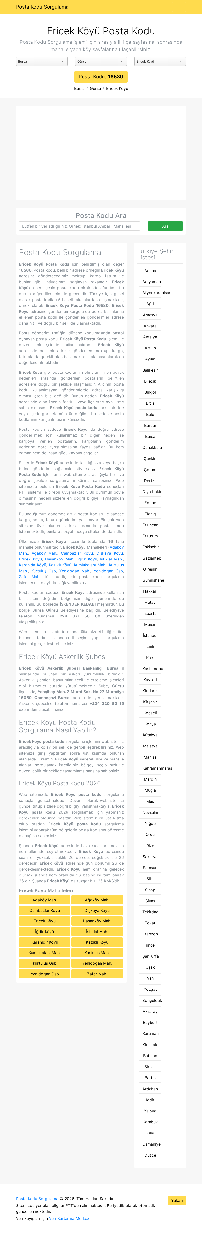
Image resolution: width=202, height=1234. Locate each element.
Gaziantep (151, 558)
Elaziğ (150, 513)
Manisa (150, 757)
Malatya (150, 746)
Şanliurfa (150, 956)
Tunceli (150, 945)
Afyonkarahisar (151, 292)
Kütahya (150, 734)
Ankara (150, 325)
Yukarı (177, 1200)
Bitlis (150, 403)
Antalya (150, 336)
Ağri (150, 303)
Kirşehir (150, 701)
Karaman (150, 1033)
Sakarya (150, 856)
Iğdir (150, 1099)
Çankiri (150, 458)
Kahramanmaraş (151, 768)
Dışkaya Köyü (109, 553)
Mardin (150, 779)
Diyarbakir (151, 491)
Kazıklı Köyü (60, 564)
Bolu (150, 414)
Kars (150, 657)
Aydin (150, 359)
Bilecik (150, 381)
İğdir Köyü (87, 559)
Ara (165, 226)
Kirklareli (150, 690)
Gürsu (95, 88)
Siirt (150, 878)
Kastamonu (151, 668)
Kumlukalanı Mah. (90, 564)
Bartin (150, 1077)
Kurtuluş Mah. (97, 952)
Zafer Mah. (29, 576)
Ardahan (150, 1088)
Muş (150, 801)
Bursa (79, 88)
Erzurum (150, 535)
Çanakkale (151, 447)
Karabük (150, 1121)
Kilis (150, 1133)
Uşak (150, 967)
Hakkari (150, 591)
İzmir (150, 646)
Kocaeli (150, 712)
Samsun (150, 867)
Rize (150, 845)
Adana (150, 270)
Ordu (150, 834)
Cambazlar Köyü (77, 553)
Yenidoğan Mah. (74, 570)
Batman (150, 1055)
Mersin (150, 624)
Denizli (150, 480)
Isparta (150, 613)
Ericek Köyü (117, 88)
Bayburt (150, 1022)
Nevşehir (150, 812)
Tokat (150, 922)
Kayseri (150, 679)
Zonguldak (151, 1000)
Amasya (150, 314)
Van (150, 978)
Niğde (150, 823)
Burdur (150, 425)
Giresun (150, 569)
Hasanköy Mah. (59, 559)
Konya (150, 723)
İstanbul (150, 635)
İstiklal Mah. (111, 559)
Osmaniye (151, 1144)
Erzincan (150, 524)
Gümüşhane (151, 580)
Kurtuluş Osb (43, 570)
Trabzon (150, 934)
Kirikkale (150, 1044)
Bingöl (150, 392)
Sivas (150, 900)
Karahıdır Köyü (32, 564)
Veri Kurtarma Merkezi (69, 1218)
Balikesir (150, 370)
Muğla (150, 790)
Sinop (150, 889)
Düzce (150, 1155)
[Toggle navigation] (179, 7)
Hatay (150, 602)
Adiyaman (151, 281)
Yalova (150, 1110)
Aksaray (150, 1011)
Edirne (150, 502)
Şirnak (150, 1066)
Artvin (150, 347)
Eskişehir (150, 547)
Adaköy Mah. (45, 899)
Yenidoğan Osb (108, 570)
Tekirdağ (150, 911)
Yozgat (150, 989)
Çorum (150, 469)
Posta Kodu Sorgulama (42, 7)
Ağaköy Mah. (44, 553)
